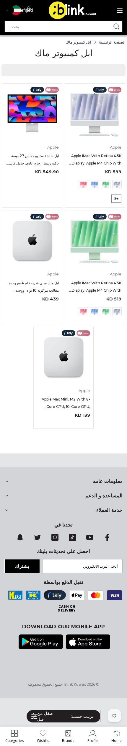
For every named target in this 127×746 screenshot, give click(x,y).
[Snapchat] (20, 539)
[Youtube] (89, 539)
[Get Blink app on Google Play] (41, 642)
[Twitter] (37, 539)
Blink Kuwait (75, 684)
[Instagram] (54, 539)
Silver (117, 184)
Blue (94, 184)
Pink (83, 184)
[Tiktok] (72, 539)
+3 (116, 198)
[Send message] (116, 26)
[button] (81, 716)
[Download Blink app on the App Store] (88, 642)
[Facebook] (107, 539)
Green (105, 184)
